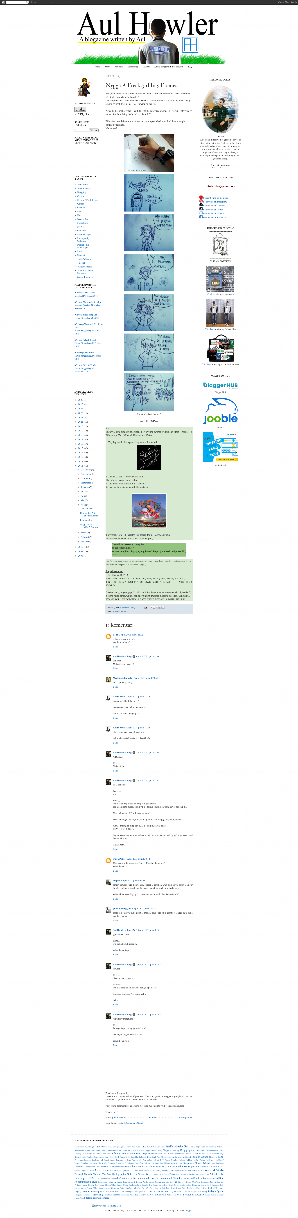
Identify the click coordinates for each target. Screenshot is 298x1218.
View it (144, 1194)
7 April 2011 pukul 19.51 (148, 780)
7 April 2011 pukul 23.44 (137, 859)
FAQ (190, 66)
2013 (81, 457)
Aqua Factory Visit (127, 1147)
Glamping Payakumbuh (117, 1160)
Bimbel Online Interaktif (98, 1150)
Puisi (79, 251)
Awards (146, 66)
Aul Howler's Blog (122, 656)
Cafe (107, 1153)
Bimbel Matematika (81, 1150)
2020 (81, 426)
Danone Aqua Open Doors (104, 1157)
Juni (83, 496)
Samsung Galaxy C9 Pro (88, 1188)
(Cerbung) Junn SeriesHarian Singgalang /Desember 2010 (87, 355)
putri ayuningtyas (122, 908)
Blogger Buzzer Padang (153, 1150)
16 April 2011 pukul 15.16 (149, 930)
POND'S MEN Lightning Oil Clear (123, 1171)
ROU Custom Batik (102, 1178)
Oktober (85, 478)
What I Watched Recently (85, 271)
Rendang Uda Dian (162, 1182)
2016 (81, 444)
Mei (83, 500)
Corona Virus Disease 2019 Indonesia (170, 1154)
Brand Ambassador (199, 1150)
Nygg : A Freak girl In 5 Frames (89, 525)
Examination (86, 520)
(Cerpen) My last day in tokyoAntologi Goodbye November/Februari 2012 (87, 305)
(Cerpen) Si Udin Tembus (85, 365)
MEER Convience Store (99, 1167)
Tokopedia (78, 1195)
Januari (84, 541)
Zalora (89, 1198)
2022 (81, 417)
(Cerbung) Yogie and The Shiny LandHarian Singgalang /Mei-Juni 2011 (88, 329)
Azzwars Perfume (216, 1147)
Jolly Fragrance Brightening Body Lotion (119, 1163)
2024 (81, 408)
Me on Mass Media (116, 1166)
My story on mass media (169, 1166)
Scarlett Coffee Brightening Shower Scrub (191, 1188)
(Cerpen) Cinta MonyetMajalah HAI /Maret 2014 (86, 294)
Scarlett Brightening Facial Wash (116, 1188)
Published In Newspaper (83, 246)
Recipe (129, 1178)
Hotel (208, 1160)
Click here (212, 293)
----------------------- (81, 66)
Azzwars (204, 1147)
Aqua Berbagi (113, 1147)
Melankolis (82, 223)
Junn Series (140, 1163)
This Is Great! (86, 508)
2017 (81, 439)
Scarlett (101, 1188)
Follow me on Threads (214, 205)
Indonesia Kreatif (217, 1160)
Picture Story (144, 1174)
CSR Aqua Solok (98, 1154)
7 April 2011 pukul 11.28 (138, 727)
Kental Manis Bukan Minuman (171, 1163)
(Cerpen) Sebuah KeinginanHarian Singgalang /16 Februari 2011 (88, 343)
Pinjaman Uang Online (160, 1174)
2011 (81, 466)
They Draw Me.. (176, 1191)
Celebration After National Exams (89, 514)
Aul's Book (160, 1147)
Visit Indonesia (84, 266)
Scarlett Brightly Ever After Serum (142, 1188)
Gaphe (116, 880)
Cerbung (81, 196)
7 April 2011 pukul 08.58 (145, 678)
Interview (88, 1163)
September (86, 482)
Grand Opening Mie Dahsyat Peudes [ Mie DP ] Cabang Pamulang (152, 1160)
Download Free (153, 1157)
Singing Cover (80, 1191)
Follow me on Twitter (213, 213)
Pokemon (174, 1174)
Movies (80, 227)
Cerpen (80, 204)
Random (114, 1178)
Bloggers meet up (171, 1150)
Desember (86, 469)
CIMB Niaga (86, 1154)
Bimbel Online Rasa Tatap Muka (119, 1150)
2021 (81, 422)
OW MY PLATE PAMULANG (212, 1167)
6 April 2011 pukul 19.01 (148, 656)
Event (188, 1157)
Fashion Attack (200, 1156)
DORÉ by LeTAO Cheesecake (207, 1154)
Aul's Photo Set (177, 1146)
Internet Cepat (79, 1163)
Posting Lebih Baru (115, 1117)
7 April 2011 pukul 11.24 (138, 696)
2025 (81, 404)
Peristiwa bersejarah (192, 1170)
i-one (115, 634)
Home (97, 66)
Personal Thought (83, 1174)
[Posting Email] (146, 607)
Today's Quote (84, 259)
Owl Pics (81, 230)
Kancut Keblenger (153, 1163)
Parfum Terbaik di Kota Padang (149, 1171)
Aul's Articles (148, 1146)
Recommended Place (167, 1178)
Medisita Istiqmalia (123, 678)
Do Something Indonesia (137, 1157)
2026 (81, 400)
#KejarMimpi (79, 1147)
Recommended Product (190, 1178)
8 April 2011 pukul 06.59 (133, 880)
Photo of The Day (102, 1174)
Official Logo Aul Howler (84, 1171)
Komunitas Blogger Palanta (196, 1163)
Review (181, 1182)
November (86, 474)
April (83, 505)
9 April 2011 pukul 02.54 (144, 908)
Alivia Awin (119, 696)
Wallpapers (171, 1195)
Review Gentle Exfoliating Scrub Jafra (131, 1185)
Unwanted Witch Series (130, 1195)
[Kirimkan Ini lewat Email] (151, 607)
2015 (81, 448)
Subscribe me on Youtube (215, 198)
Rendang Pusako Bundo (144, 1182)
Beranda (152, 1117)
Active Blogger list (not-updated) (168, 66)
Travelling (98, 1194)
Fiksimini (213, 1157)
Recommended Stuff (85, 1181)
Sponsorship (133, 66)
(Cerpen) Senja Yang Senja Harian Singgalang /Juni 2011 (87, 316)
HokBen (189, 1160)
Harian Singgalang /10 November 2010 (84, 370)
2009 (81, 551)
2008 (81, 556)
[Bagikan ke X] (157, 607)
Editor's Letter (166, 1157)
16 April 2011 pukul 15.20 (149, 964)
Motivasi (142, 1166)
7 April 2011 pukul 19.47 (148, 752)
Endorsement (178, 1157)
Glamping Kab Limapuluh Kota (95, 1160)
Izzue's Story (83, 219)
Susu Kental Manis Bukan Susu (112, 1192)
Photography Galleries (83, 239)
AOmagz (89, 1146)
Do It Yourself (121, 1157)
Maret (84, 532)
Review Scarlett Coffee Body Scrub (159, 1185)
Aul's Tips (195, 1146)
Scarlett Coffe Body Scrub (165, 1188)
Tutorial (81, 263)
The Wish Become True (156, 1191)
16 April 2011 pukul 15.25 (149, 1014)
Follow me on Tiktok (213, 209)
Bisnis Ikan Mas (138, 1150)
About (107, 66)
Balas (115, 646)
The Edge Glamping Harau (135, 1192)
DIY (79, 211)
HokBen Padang (199, 1160)
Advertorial (82, 184)
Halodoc (182, 1160)
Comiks (123, 611)
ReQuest (121, 1178)
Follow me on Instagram (215, 201)
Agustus (85, 487)
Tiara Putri (118, 859)
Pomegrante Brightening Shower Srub (194, 1174)
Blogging (81, 192)
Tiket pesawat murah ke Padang (195, 1192)
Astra (138, 1147)
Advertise (119, 66)
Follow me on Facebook (215, 217)
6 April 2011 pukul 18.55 (131, 634)
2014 (81, 452)
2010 (81, 547)
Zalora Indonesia (85, 277)
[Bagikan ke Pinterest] (163, 607)
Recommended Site (213, 1178)
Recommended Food (144, 1178)
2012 (81, 461)
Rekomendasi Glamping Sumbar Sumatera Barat (116, 1182)
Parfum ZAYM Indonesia (172, 1171)
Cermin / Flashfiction (87, 200)
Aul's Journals (84, 188)
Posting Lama (185, 1117)
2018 (81, 435)
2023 (81, 413)
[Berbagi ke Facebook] (160, 607)
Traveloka (107, 1195)
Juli (83, 491)
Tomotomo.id (87, 1195)
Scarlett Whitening (216, 1188)
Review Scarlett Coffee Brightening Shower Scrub (192, 1185)
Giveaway (78, 1160)
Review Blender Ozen (90, 1185)
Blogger (188, 1210)
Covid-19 (188, 1154)
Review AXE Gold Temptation (197, 1182)
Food (79, 215)
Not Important (191, 1166)
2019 (81, 430)
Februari (85, 537)
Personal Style (84, 234)
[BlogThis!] (154, 607)
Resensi (81, 255)
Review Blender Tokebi (107, 1185)
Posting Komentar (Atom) (130, 1123)
